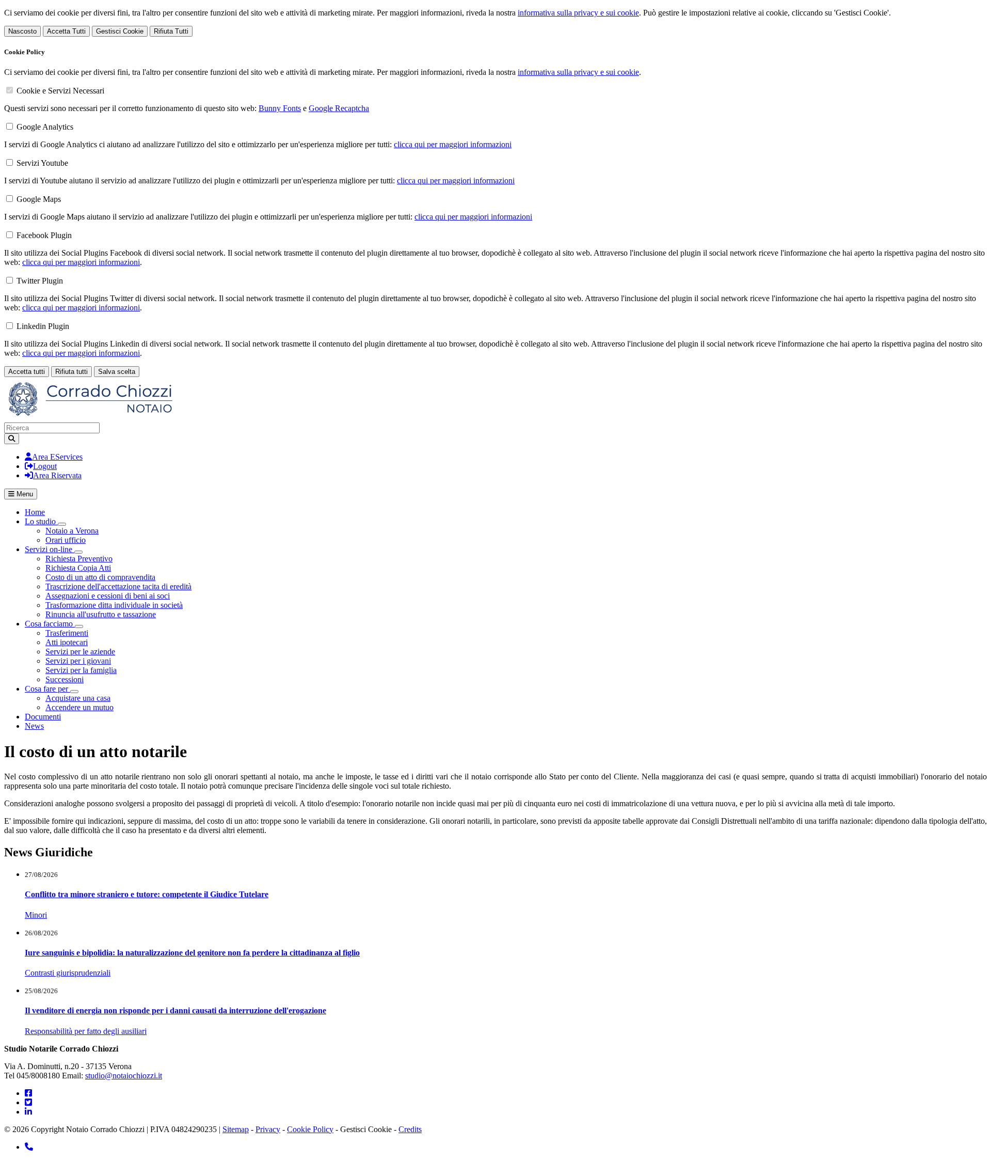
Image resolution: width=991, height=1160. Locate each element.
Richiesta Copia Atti (78, 567)
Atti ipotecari (66, 642)
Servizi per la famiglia (81, 670)
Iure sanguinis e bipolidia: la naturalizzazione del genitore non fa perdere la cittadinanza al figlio (192, 952)
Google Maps (39, 199)
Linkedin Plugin (43, 326)
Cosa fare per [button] (47, 688)
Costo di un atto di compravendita (100, 577)
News (34, 726)
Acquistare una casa (77, 698)
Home (35, 512)
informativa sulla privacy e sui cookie (578, 12)
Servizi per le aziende (80, 651)
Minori (36, 915)
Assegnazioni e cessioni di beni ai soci (107, 595)
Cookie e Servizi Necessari (60, 90)
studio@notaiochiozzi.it (123, 1075)
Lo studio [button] (41, 521)
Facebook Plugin (44, 235)
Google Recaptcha (339, 108)
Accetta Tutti (66, 31)
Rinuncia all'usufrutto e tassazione (100, 614)
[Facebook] (28, 1093)
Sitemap (235, 1129)
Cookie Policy (310, 1129)
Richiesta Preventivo (79, 558)
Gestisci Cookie (119, 31)
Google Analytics (45, 126)
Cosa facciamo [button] (50, 623)
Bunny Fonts (280, 108)
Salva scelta (116, 371)
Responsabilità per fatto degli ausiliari (86, 1031)
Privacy (267, 1129)
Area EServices (57, 456)
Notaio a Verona (72, 530)
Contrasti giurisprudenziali (67, 972)
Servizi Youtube (42, 163)
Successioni (64, 679)
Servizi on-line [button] (49, 549)
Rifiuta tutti (71, 371)
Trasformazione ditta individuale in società (114, 605)
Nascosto (22, 31)
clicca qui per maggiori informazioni (453, 144)
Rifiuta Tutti (171, 31)
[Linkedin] (28, 1111)
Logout (45, 466)
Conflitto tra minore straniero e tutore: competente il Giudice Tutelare (146, 894)
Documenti (43, 716)
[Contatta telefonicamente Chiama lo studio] (29, 1146)
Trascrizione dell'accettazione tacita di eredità (118, 586)
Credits (410, 1129)
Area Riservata (57, 475)
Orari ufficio (65, 540)
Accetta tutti (26, 371)
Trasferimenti (66, 633)
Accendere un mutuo (79, 707)
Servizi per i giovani (78, 660)
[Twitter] (28, 1102)
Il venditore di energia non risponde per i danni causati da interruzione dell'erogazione (175, 1010)
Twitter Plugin (40, 280)
